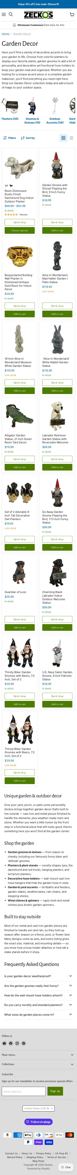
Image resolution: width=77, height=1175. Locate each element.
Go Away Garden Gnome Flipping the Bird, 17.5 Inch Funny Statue (55, 517)
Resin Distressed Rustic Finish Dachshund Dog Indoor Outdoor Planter (19, 196)
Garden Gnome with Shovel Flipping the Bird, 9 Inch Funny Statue (55, 190)
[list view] (71, 138)
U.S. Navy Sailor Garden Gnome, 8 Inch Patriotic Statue (57, 675)
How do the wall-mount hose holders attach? (33, 995)
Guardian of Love (15, 592)
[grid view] (63, 138)
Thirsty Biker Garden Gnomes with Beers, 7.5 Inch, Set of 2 (20, 675)
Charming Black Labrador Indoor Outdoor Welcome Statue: (53, 597)
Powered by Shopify (38, 1168)
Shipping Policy (34, 1157)
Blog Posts (38, 1161)
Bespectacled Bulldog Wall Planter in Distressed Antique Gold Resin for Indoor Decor (18, 282)
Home (5, 33)
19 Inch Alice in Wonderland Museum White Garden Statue (18, 362)
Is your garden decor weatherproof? (27, 976)
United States (36, 1108)
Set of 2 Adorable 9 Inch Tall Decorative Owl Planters (17, 515)
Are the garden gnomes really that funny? (31, 986)
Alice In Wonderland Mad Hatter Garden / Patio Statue (55, 278)
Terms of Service (56, 1157)
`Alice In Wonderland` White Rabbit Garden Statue (56, 362)
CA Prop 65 (61, 1153)
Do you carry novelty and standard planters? (33, 1005)
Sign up (55, 1091)
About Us (27, 1153)
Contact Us (11, 1153)
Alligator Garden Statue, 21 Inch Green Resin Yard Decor (18, 439)
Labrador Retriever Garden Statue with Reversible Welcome (55, 439)
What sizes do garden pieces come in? (29, 1014)
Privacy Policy (43, 1153)
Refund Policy (14, 1157)
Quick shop (20, 222)
